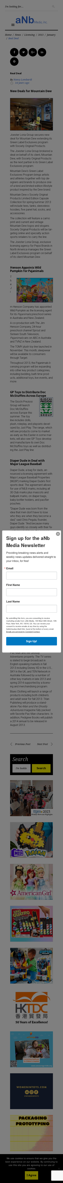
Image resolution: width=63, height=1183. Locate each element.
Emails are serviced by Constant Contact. (23, 631)
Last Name (13, 601)
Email (9, 568)
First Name (13, 585)
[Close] (58, 534)
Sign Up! (31, 641)
